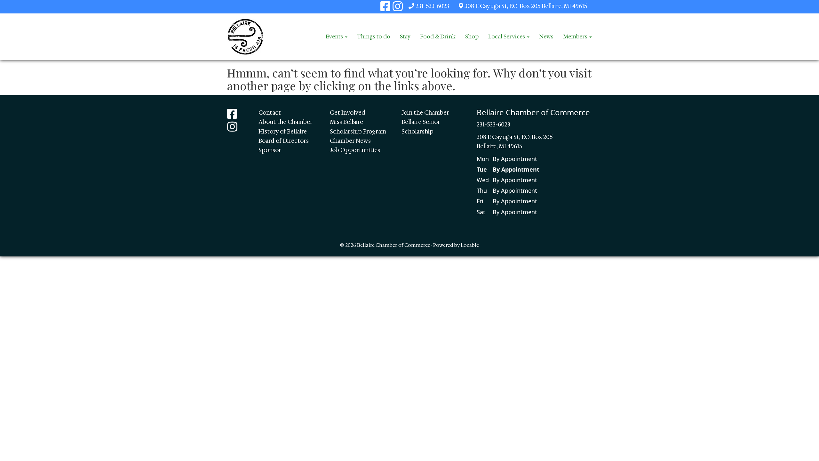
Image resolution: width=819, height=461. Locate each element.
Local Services (507, 36)
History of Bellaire (282, 131)
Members (576, 36)
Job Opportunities (355, 150)
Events (335, 36)
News (546, 36)
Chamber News (350, 141)
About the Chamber (285, 122)
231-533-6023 (432, 6)
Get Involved (347, 113)
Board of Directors (283, 141)
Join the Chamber (425, 113)
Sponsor (269, 150)
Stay (405, 36)
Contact (269, 113)
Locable (470, 245)
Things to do (373, 36)
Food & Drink (438, 36)
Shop (472, 36)
